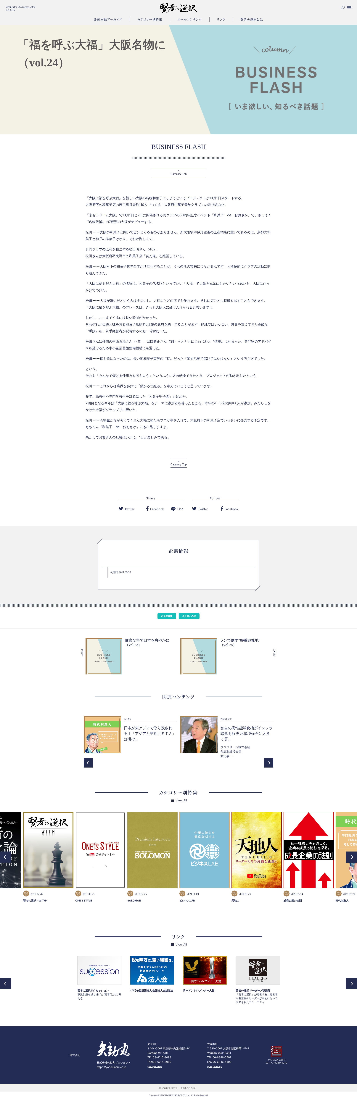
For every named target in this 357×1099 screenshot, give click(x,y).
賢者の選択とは (251, 19)
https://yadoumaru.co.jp (111, 1067)
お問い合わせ (188, 1087)
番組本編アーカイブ (108, 19)
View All (181, 800)
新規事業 (167, 616)
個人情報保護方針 (168, 1087)
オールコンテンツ (189, 19)
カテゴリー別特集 (149, 19)
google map (154, 1066)
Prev (88, 763)
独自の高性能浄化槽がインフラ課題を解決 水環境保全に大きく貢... (247, 733)
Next (268, 763)
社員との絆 (190, 616)
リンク (221, 19)
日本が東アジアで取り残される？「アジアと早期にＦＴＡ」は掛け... (150, 733)
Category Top (179, 173)
